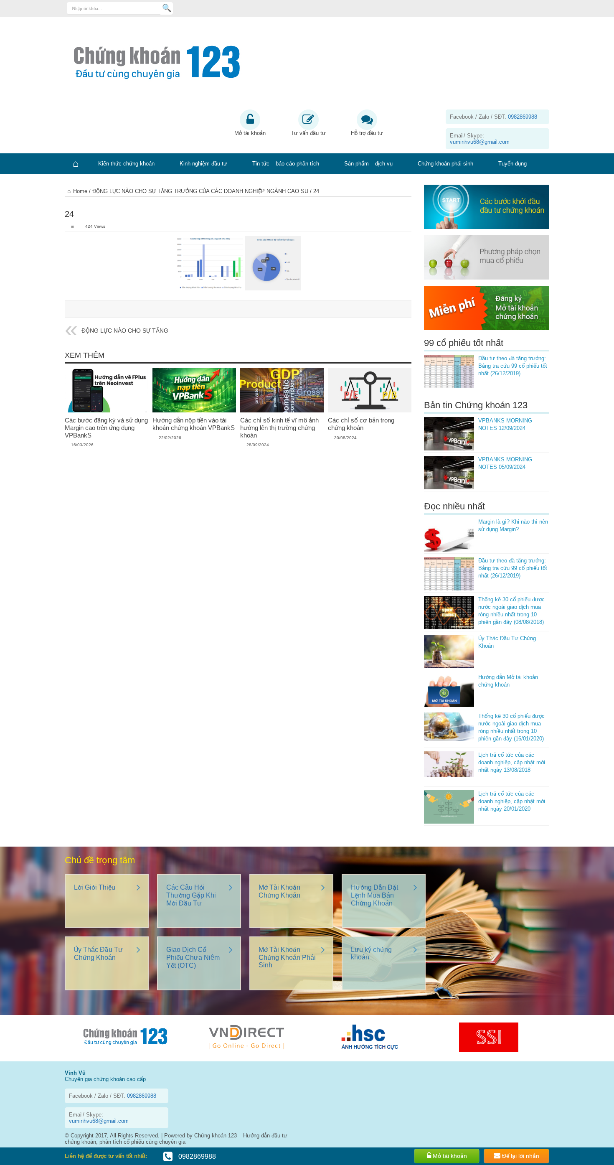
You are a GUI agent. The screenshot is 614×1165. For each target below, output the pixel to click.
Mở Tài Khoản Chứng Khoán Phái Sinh (287, 957)
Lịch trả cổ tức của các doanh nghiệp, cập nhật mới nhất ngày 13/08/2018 (511, 762)
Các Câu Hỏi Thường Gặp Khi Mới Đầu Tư (191, 895)
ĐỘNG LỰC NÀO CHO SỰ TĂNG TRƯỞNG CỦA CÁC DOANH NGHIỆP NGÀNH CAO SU (200, 191)
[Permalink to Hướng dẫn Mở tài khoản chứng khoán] (449, 690)
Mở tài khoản (250, 133)
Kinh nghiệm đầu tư (203, 163)
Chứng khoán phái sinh (445, 163)
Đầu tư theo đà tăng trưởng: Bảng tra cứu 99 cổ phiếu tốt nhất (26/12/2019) (512, 365)
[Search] (166, 8)
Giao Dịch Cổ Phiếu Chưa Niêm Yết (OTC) (193, 957)
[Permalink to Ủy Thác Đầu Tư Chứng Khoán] (449, 651)
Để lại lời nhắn (519, 1155)
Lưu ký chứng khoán (371, 953)
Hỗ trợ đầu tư (367, 133)
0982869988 (196, 1156)
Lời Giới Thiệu (94, 887)
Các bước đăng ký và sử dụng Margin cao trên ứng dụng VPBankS (106, 428)
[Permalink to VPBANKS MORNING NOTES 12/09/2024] (449, 433)
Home (80, 191)
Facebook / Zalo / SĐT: (493, 117)
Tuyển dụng (512, 163)
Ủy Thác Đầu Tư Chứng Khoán (98, 953)
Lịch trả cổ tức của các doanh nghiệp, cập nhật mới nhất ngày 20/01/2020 (511, 801)
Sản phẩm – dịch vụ (368, 163)
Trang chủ (75, 163)
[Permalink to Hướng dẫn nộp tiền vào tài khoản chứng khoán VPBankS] (194, 390)
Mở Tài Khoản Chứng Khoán (279, 891)
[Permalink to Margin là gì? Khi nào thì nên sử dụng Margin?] (449, 535)
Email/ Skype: (480, 138)
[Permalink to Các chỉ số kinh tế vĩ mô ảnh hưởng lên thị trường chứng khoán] (282, 390)
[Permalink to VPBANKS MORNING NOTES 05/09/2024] (449, 472)
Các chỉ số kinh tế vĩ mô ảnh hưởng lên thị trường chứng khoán (279, 428)
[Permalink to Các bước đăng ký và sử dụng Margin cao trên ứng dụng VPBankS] (106, 390)
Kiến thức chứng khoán (126, 163)
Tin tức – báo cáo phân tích (285, 163)
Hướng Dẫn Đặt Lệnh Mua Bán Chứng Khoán (374, 895)
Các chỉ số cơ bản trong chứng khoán (361, 424)
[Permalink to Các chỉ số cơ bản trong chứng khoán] (369, 390)
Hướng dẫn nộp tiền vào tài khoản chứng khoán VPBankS (193, 424)
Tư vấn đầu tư (308, 133)
